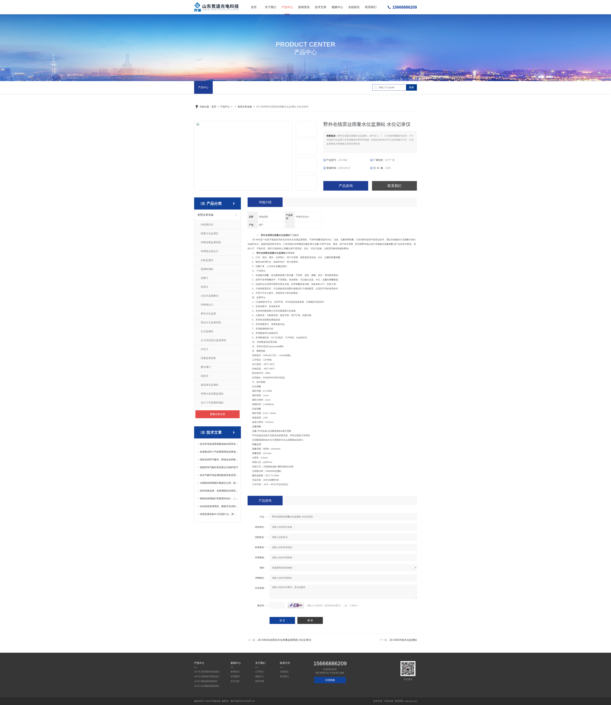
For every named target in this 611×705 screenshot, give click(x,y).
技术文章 (320, 7)
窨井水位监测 (208, 313)
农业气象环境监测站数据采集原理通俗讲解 (219, 475)
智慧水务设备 (245, 106)
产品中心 (287, 7)
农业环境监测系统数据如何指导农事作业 (219, 444)
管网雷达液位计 (209, 251)
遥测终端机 (207, 269)
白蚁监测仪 (207, 260)
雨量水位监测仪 (209, 233)
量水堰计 (206, 367)
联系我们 (370, 7)
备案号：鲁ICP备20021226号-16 (238, 701)
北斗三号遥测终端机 (212, 402)
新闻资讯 (304, 7)
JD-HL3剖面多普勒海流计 (207, 676)
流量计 (204, 278)
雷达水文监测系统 (211, 322)
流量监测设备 (208, 358)
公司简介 (259, 671)
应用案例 (235, 676)
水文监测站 (207, 331)
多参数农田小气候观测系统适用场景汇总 (219, 451)
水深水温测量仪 (209, 295)
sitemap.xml (411, 701)
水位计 (204, 349)
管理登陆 (399, 701)
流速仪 (204, 376)
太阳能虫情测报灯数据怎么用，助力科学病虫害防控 (219, 482)
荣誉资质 (259, 681)
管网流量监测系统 (211, 242)
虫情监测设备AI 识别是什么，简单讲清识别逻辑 (219, 514)
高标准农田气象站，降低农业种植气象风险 (219, 459)
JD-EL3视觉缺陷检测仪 (205, 681)
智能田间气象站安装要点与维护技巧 (219, 467)
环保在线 (388, 701)
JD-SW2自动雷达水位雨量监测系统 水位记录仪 (284, 640)
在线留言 (354, 7)
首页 (254, 7)
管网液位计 (207, 304)
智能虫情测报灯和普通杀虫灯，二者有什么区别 (219, 498)
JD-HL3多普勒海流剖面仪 (207, 671)
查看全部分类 (217, 414)
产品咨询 (346, 186)
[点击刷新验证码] (296, 605)
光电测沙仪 (207, 224)
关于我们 (270, 7)
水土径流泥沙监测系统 (213, 340)
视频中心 (337, 7)
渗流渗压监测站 (209, 384)
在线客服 (330, 680)
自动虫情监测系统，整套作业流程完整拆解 (219, 506)
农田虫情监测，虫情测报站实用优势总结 (219, 490)
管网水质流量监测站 (212, 393)
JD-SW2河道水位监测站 (403, 640)
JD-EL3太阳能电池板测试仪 (206, 686)
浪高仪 (204, 286)
